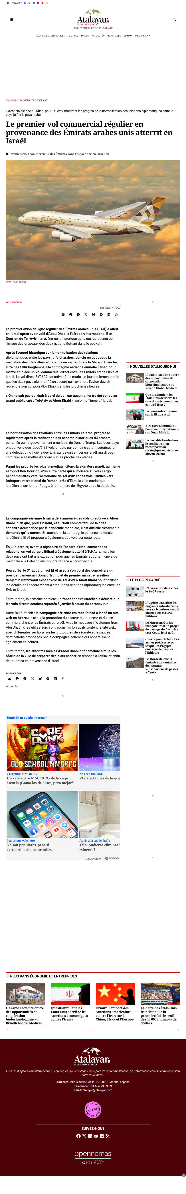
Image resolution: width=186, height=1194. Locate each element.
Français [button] (14, 3)
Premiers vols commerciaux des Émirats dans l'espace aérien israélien (59, 154)
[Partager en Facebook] (78, 314)
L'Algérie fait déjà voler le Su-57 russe (161, 589)
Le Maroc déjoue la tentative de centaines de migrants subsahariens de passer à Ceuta (161, 665)
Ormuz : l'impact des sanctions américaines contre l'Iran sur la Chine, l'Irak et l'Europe (115, 1014)
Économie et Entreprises (34, 100)
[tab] (90, 1030)
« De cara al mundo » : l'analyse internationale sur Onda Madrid (162, 429)
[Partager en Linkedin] (109, 314)
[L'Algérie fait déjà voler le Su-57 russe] (135, 591)
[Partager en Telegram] (101, 314)
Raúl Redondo (14, 302)
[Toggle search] (174, 19)
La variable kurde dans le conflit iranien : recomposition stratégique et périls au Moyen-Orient (161, 447)
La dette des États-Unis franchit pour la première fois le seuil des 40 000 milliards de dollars (159, 1015)
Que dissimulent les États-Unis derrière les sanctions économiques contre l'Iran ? (161, 400)
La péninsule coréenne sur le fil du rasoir (161, 412)
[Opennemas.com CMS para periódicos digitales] (93, 1158)
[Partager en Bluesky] (93, 314)
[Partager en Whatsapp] (116, 314)
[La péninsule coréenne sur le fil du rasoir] (135, 414)
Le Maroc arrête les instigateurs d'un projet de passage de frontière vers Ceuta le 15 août (162, 628)
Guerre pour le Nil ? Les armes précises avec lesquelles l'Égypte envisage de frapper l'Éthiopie (162, 646)
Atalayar (11, 100)
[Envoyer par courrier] (63, 314)
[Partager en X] (86, 314)
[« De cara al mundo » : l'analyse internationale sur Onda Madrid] (135, 429)
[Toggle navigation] (12, 19)
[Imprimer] (70, 314)
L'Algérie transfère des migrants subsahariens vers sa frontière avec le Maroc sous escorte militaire (162, 609)
